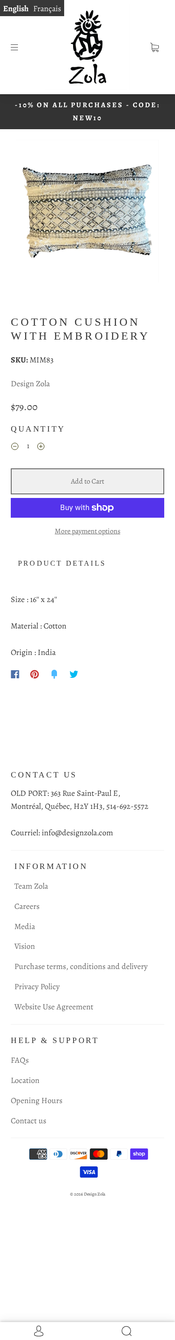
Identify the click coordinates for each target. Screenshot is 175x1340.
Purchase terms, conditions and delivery (81, 966)
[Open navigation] (21, 47)
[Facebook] (15, 674)
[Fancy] (54, 674)
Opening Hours (36, 1100)
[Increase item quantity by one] (41, 448)
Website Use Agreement (53, 1006)
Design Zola (30, 383)
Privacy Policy (37, 986)
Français (47, 8)
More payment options (87, 531)
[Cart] (154, 47)
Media (24, 926)
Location (25, 1080)
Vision (24, 946)
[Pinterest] (34, 674)
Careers (26, 906)
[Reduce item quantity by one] (15, 448)
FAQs (20, 1060)
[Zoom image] (88, 213)
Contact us (28, 1120)
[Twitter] (74, 674)
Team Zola (31, 886)
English (16, 8)
